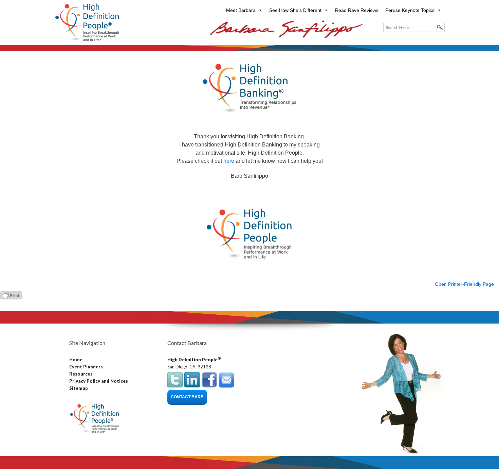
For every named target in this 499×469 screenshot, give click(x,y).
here (228, 161)
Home (75, 359)
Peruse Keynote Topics (410, 10)
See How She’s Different (295, 10)
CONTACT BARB (187, 397)
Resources (81, 374)
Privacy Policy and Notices (98, 381)
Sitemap (78, 388)
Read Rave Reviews (356, 10)
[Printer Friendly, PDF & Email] (11, 295)
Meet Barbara (241, 10)
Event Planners (86, 366)
